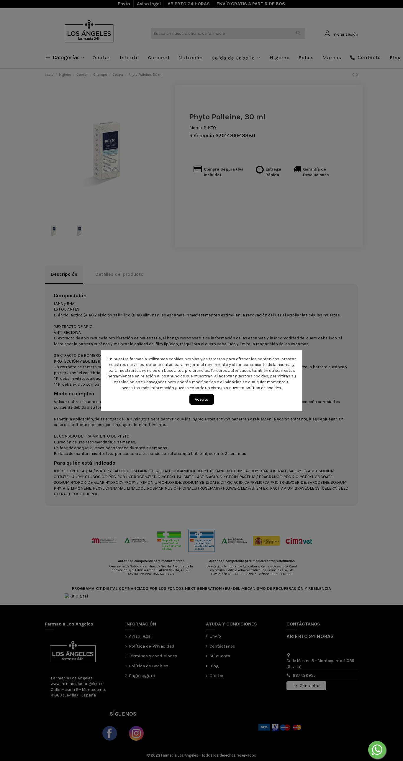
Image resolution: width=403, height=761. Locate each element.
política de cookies (263, 387)
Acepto (201, 399)
